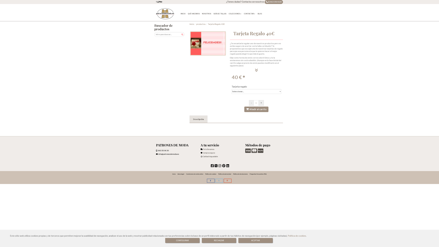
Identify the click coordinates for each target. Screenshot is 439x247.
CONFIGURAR (182, 240)
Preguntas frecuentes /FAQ (258, 174)
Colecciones (234, 14)
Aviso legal (181, 174)
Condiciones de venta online (194, 174)
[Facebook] (212, 166)
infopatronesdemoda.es (168, 154)
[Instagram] (219, 166)
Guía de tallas (219, 14)
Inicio (183, 14)
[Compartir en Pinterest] (228, 181)
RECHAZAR (219, 240)
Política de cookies (297, 236)
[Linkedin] (227, 166)
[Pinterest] (223, 166)
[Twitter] (216, 166)
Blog (260, 14)
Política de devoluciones (240, 174)
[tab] (198, 119)
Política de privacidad (224, 174)
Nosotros (206, 14)
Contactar (249, 14)
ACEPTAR (255, 240)
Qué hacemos (194, 14)
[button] (158, 1)
